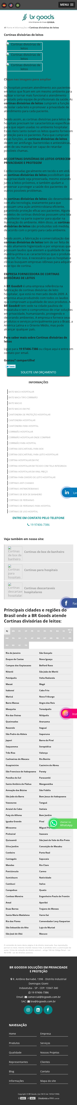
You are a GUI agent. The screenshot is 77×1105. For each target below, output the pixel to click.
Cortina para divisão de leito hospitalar (32, 477)
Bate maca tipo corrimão (23, 397)
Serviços (45, 1043)
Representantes (18, 1062)
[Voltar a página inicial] (38, 18)
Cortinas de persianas (21, 500)
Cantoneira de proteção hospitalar (29, 414)
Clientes (45, 1062)
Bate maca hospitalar (21, 391)
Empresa (45, 1033)
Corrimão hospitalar (21, 431)
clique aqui (50, 349)
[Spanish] (4, 5)
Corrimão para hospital (22, 443)
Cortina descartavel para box (26, 448)
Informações (38, 382)
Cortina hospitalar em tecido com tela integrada (38, 465)
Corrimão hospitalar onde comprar (29, 437)
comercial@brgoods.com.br (44, 997)
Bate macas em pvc (19, 408)
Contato (45, 1071)
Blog (11, 1071)
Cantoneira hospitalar (22, 420)
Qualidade (15, 1052)
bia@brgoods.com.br (43, 1001)
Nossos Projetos (49, 1052)
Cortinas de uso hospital (23, 511)
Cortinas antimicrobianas (24, 488)
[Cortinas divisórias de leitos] (24, 46)
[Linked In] (38, 1009)
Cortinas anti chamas (21, 483)
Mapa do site (48, 1081)
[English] (11, 5)
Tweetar (11, 366)
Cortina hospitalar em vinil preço (28, 471)
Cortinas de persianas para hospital (30, 505)
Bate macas (15, 403)
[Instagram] (28, 1009)
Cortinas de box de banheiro (25, 494)
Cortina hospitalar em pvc (24, 460)
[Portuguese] (17, 5)
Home (12, 1033)
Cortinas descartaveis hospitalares (39, 590)
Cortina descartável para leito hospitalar (33, 454)
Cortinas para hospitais (41, 570)
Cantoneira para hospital (23, 426)
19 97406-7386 (40, 992)
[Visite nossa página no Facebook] (48, 1009)
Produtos (14, 1043)
